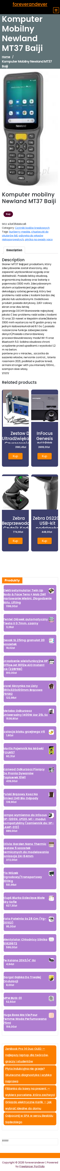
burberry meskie (19, 232)
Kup (8, 214)
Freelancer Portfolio (32, 1166)
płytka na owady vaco (39, 239)
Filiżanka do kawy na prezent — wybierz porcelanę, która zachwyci (30, 1091)
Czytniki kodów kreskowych (32, 228)
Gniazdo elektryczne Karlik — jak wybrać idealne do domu (28, 1105)
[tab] (14, 250)
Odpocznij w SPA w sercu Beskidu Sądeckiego (29, 1119)
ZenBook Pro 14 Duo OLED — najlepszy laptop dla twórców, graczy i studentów (26, 1055)
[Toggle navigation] (56, 10)
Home (6, 57)
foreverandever (30, 4)
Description (14, 250)
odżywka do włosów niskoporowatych (22, 237)
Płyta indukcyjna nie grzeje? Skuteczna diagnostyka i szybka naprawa (28, 1075)
